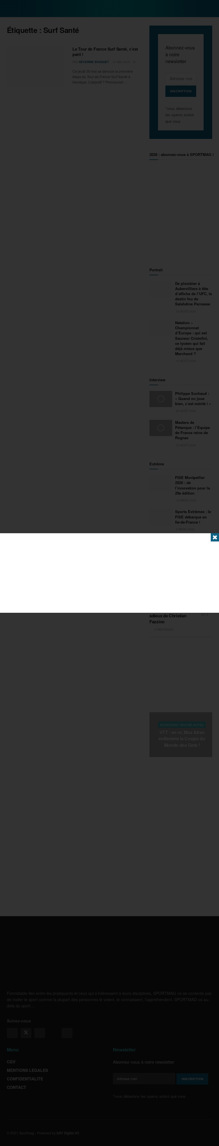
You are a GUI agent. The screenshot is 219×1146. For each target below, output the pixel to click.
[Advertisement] (109, 573)
